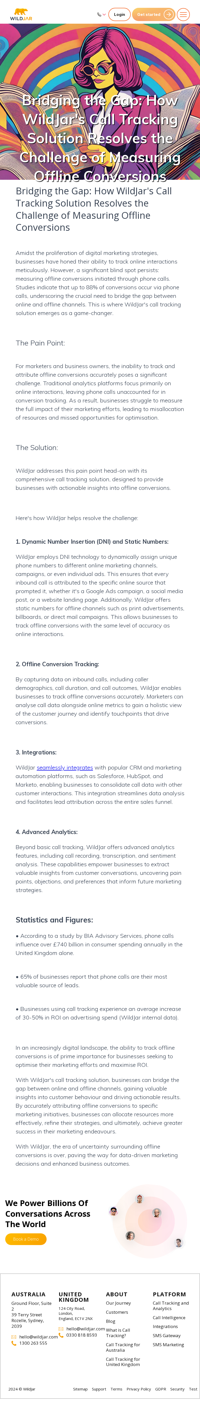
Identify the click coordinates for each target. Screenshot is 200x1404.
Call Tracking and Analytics (171, 1305)
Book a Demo (26, 1239)
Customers (117, 1312)
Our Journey (118, 1303)
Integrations (165, 1326)
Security (177, 1389)
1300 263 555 (33, 1343)
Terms (116, 1389)
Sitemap (80, 1389)
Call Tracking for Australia (123, 1347)
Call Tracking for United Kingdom (123, 1362)
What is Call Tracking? (118, 1333)
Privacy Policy (139, 1389)
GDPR (160, 1389)
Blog (110, 1321)
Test (193, 1389)
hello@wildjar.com (36, 1337)
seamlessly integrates (65, 767)
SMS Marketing (168, 1345)
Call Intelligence (169, 1317)
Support (99, 1389)
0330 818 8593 (81, 1335)
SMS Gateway (167, 1335)
